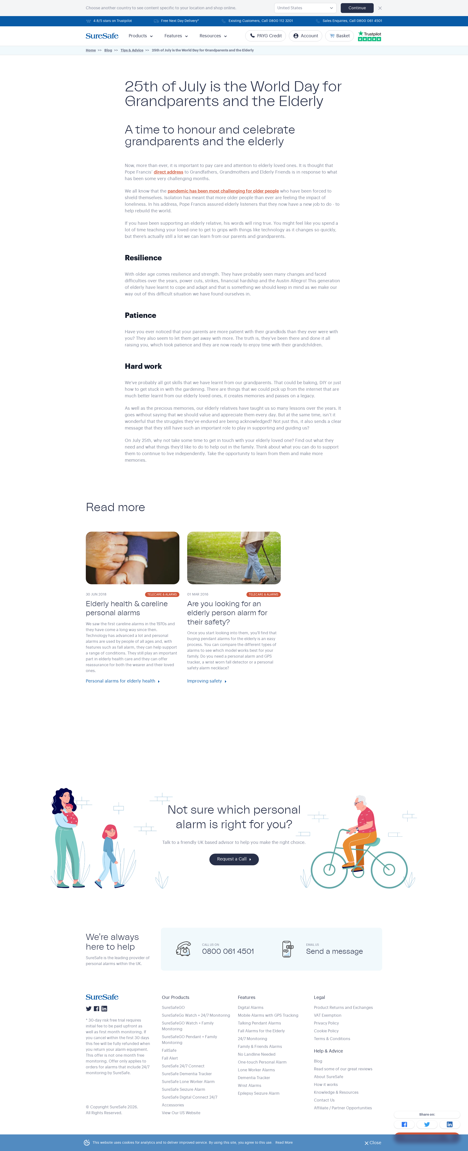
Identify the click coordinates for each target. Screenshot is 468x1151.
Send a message (334, 951)
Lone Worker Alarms (256, 1070)
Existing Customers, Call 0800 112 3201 (261, 21)
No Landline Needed (256, 1054)
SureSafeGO (173, 1008)
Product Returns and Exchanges (343, 1008)
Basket (343, 36)
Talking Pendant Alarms (259, 1023)
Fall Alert (170, 1058)
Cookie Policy (326, 1031)
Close (377, 1144)
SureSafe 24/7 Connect (183, 1066)
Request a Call (232, 859)
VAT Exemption (327, 1015)
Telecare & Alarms (162, 594)
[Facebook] (96, 1009)
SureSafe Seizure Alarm (183, 1090)
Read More (284, 1142)
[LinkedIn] (104, 1009)
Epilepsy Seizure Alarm (259, 1093)
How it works (326, 1085)
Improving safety (204, 681)
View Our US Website (181, 1113)
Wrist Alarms (249, 1086)
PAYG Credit (269, 36)
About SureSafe (328, 1077)
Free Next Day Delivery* (180, 21)
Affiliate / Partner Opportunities (343, 1108)
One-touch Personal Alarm (262, 1062)
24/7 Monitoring (252, 1039)
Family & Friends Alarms (260, 1047)
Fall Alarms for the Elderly (261, 1031)
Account (309, 36)
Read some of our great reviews (343, 1069)
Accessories (173, 1105)
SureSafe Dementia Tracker (187, 1074)
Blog (318, 1061)
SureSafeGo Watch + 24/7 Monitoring (196, 1015)
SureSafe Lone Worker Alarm (188, 1082)
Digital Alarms (250, 1008)
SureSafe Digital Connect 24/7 (189, 1097)
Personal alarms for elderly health (120, 681)
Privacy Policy (326, 1023)
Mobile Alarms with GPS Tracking (268, 1015)
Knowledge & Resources (336, 1092)
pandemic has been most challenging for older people (223, 191)
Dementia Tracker (254, 1078)
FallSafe (169, 1051)
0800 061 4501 (228, 951)
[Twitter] (89, 1009)
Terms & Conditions (332, 1039)
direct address (168, 172)
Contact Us (324, 1100)
